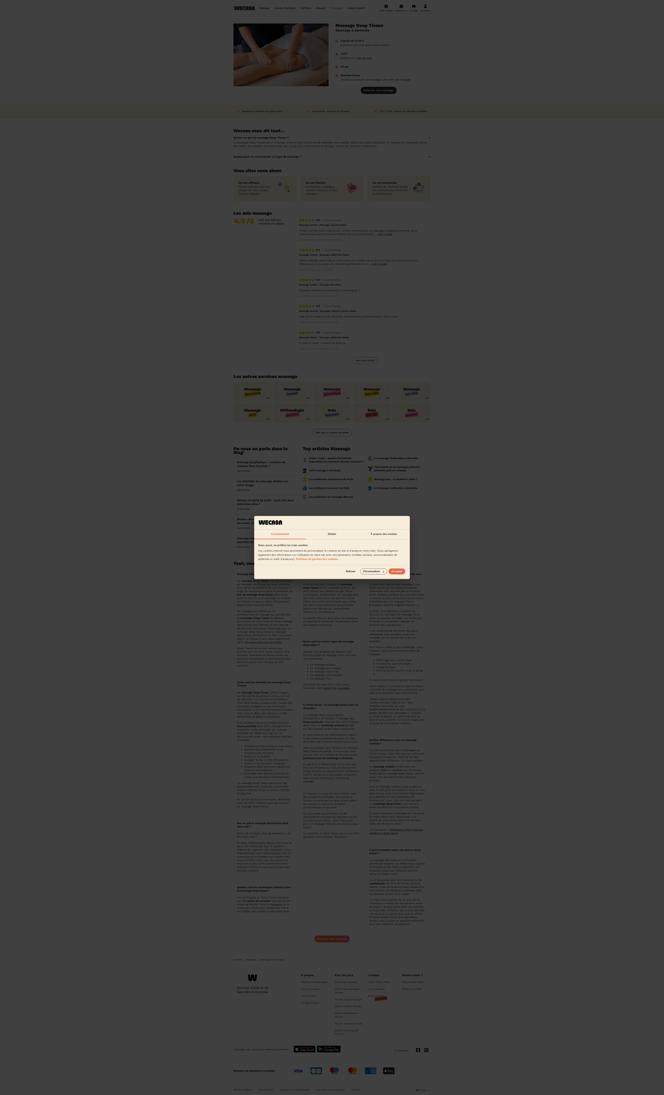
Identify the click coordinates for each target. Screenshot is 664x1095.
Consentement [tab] (280, 533)
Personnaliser (371, 571)
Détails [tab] (332, 533)
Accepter (396, 571)
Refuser (351, 571)
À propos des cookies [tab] (384, 533)
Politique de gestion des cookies (317, 559)
